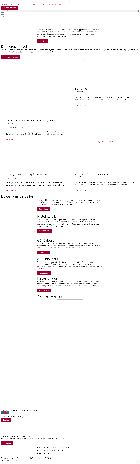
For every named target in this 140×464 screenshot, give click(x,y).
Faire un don (56, 4)
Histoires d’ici (16, 4)
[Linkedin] (8, 412)
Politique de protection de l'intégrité (55, 447)
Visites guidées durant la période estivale (26, 174)
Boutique (46, 4)
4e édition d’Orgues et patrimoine (92, 174)
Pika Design (19, 460)
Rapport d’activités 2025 (87, 89)
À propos (5, 4)
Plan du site (43, 453)
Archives (26, 4)
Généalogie (36, 4)
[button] (1, 22)
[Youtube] (5, 412)
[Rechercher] (138, 11)
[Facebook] (2, 412)
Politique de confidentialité (50, 450)
